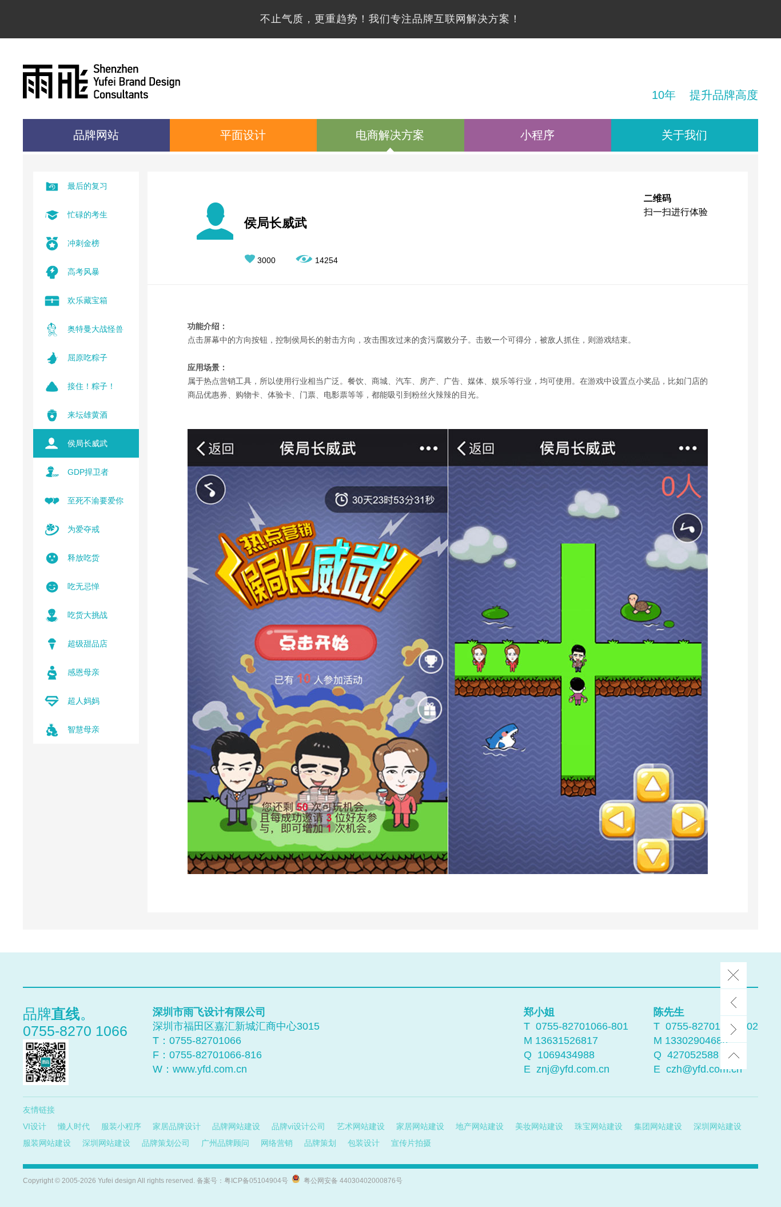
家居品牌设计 (177, 1126)
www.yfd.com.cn (210, 1069)
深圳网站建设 (718, 1126)
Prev (733, 1002)
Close (733, 975)
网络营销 (277, 1143)
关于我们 (684, 135)
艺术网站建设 (361, 1126)
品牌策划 (320, 1143)
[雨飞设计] (101, 83)
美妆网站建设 (539, 1126)
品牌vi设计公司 (298, 1126)
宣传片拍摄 (411, 1143)
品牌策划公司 (166, 1143)
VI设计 (34, 1126)
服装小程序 (121, 1126)
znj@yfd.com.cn (572, 1069)
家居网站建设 (420, 1126)
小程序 (537, 135)
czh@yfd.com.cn (704, 1069)
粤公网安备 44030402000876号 (351, 1181)
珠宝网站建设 (599, 1126)
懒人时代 (74, 1126)
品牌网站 (96, 135)
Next (733, 1029)
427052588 (693, 1055)
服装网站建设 (47, 1143)
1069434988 (566, 1055)
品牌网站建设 (236, 1126)
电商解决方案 (390, 135)
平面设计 (243, 135)
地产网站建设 (480, 1126)
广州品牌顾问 (225, 1143)
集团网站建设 (658, 1126)
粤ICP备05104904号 (256, 1181)
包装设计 (364, 1143)
